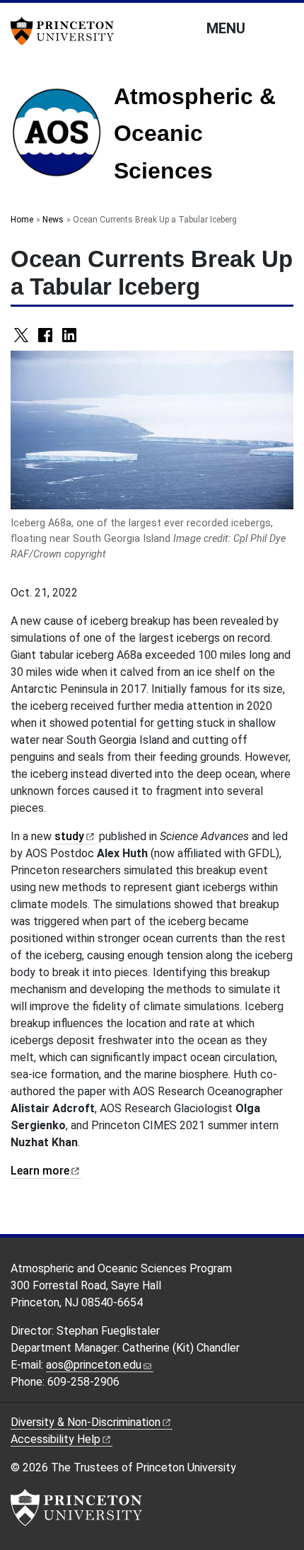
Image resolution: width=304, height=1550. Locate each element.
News (53, 220)
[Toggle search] (284, 27)
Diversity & (85, 1422)
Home (22, 220)
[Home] (62, 137)
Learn (40, 1170)
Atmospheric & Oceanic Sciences (195, 133)
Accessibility (55, 1439)
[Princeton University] (67, 31)
